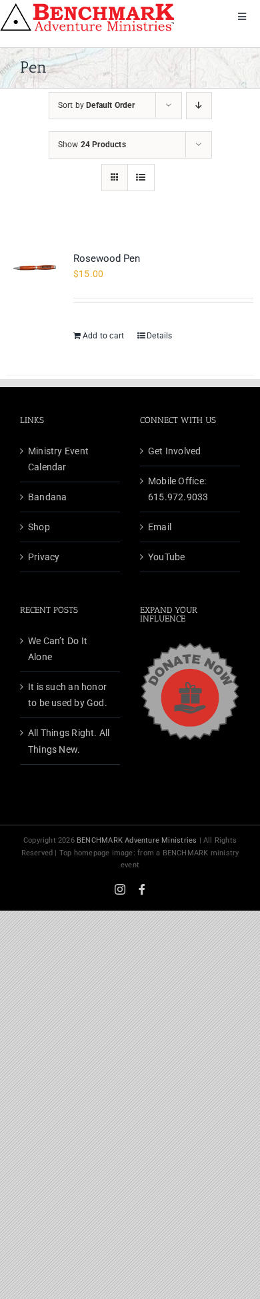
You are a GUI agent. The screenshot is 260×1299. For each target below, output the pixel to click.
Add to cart (103, 335)
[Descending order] (199, 105)
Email (159, 527)
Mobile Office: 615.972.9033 (178, 489)
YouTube (166, 557)
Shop (39, 527)
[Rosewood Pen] (35, 270)
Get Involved (174, 451)
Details (159, 335)
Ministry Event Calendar (58, 459)
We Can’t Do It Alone (57, 649)
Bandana (47, 497)
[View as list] (141, 178)
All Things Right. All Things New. (68, 740)
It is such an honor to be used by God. (67, 694)
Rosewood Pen (106, 258)
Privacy (43, 557)
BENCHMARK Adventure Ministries (137, 840)
